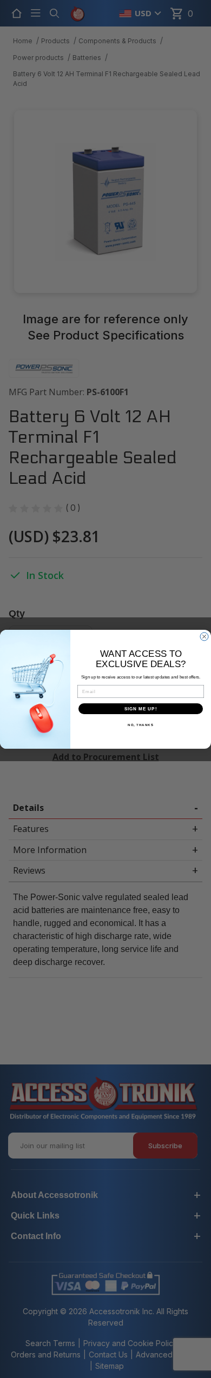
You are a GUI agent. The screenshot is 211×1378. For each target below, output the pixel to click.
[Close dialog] (204, 637)
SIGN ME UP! (140, 708)
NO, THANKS (141, 725)
